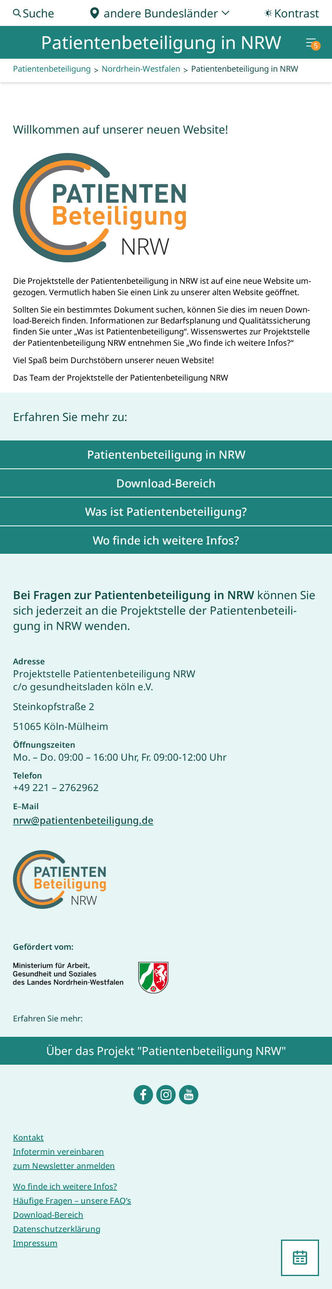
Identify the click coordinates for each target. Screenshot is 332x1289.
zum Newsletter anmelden (64, 1165)
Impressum (35, 1243)
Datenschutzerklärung (56, 1228)
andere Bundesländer (161, 13)
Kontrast (296, 13)
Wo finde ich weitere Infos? (65, 1186)
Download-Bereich (48, 1214)
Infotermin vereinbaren (58, 1151)
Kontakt (28, 1137)
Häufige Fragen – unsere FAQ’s (72, 1200)
